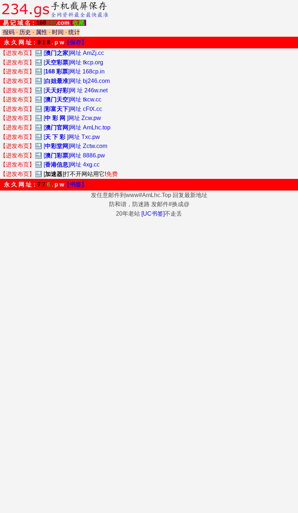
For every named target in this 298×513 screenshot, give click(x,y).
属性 (41, 32)
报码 (9, 32)
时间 (58, 32)
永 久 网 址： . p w (45, 42)
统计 (74, 32)
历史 (25, 32)
